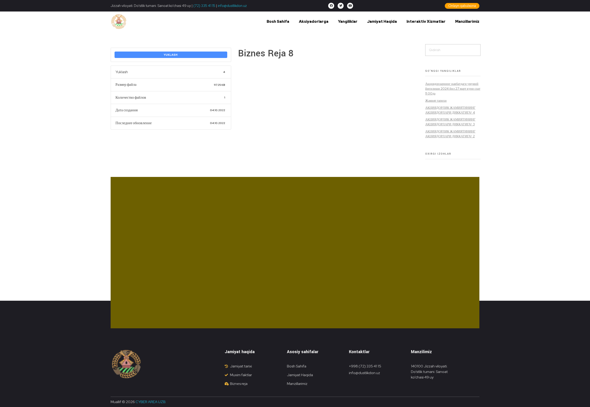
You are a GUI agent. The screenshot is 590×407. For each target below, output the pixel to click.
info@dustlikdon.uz (232, 5)
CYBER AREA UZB (150, 401)
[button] (462, 6)
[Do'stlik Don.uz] (119, 22)
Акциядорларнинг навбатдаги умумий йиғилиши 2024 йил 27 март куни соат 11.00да (452, 88)
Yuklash (171, 54)
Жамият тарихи (436, 100)
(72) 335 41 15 (204, 5)
